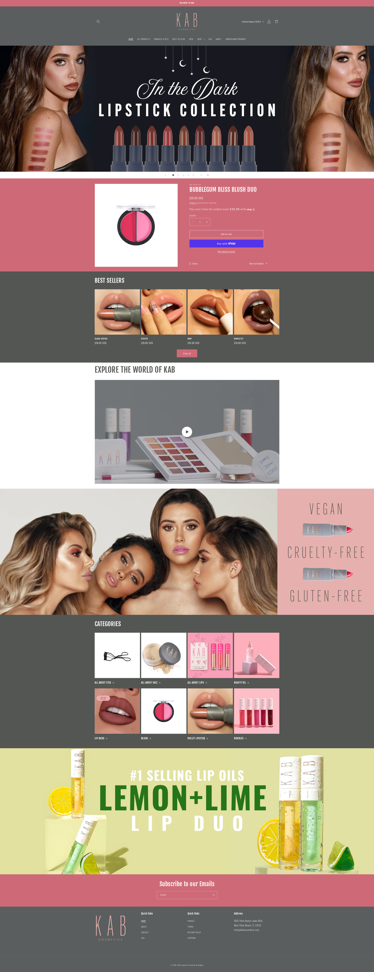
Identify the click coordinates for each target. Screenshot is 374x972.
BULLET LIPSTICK (196, 738)
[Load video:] (187, 432)
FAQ (142, 937)
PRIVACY (191, 920)
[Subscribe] (213, 895)
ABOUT (144, 926)
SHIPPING (192, 937)
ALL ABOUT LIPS (196, 682)
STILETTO (144, 339)
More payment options (226, 251)
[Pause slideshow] (208, 175)
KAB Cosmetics (182, 965)
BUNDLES (238, 738)
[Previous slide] (165, 175)
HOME (143, 920)
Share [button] (195, 263)
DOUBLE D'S (238, 339)
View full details (256, 263)
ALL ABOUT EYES (103, 682)
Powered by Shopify (196, 965)
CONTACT (145, 932)
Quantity (192, 215)
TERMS (190, 926)
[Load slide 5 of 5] (193, 175)
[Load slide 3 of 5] (183, 175)
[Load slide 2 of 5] (178, 175)
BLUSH (144, 738)
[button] (98, 21)
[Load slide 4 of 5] (188, 175)
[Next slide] (201, 175)
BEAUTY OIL (240, 682)
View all (187, 353)
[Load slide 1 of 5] (173, 175)
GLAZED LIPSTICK (101, 339)
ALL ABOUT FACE (149, 682)
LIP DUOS (99, 738)
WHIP (190, 339)
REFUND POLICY (194, 932)
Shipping (192, 203)
